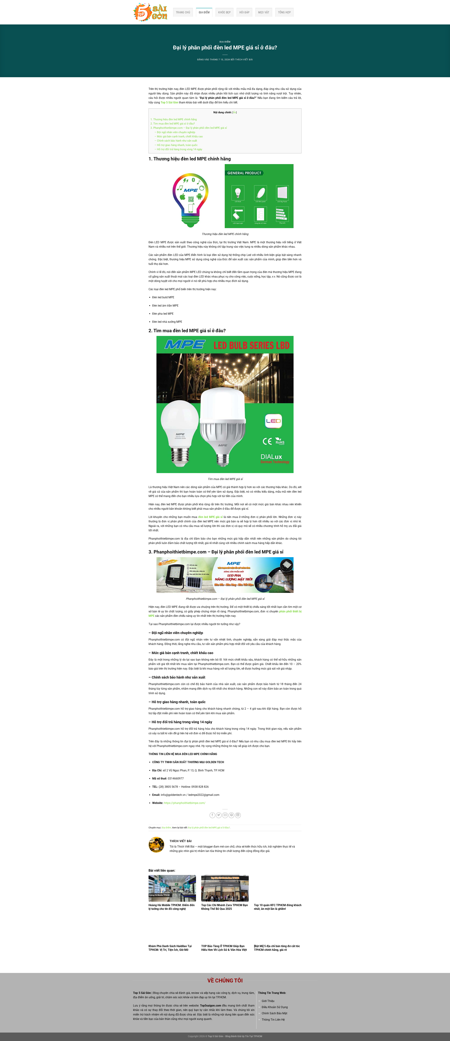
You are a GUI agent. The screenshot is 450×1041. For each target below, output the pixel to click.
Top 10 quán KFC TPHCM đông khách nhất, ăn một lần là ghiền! (277, 907)
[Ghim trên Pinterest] (231, 815)
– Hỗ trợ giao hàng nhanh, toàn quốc (176, 145)
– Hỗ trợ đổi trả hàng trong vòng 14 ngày (178, 149)
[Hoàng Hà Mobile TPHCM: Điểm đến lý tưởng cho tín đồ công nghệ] (172, 888)
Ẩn (234, 112)
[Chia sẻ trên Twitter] (219, 815)
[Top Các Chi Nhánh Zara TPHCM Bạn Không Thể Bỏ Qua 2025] (225, 888)
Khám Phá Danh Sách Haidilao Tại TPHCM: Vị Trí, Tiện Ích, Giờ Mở (170, 947)
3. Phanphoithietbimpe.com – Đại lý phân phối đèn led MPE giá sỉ (188, 127)
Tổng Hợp (284, 12)
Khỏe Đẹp (224, 12)
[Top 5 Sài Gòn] (150, 12)
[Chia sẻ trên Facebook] (212, 815)
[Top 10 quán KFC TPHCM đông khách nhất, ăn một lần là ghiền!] (277, 888)
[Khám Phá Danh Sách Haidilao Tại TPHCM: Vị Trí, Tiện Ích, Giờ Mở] (172, 929)
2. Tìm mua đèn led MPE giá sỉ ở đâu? (172, 123)
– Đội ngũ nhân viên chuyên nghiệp (175, 132)
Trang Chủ (183, 12)
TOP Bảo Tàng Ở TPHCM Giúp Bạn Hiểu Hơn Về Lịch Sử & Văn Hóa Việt (224, 947)
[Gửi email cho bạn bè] (225, 815)
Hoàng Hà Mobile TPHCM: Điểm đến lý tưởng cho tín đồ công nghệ (172, 907)
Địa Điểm (204, 12)
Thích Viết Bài (244, 59)
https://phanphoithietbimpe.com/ (184, 803)
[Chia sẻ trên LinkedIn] (238, 815)
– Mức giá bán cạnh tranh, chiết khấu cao (179, 136)
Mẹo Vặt (263, 12)
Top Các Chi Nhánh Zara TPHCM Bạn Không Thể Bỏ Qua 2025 (224, 907)
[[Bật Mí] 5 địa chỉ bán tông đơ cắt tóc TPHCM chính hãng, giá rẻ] (277, 929)
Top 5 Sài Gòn (169, 102)
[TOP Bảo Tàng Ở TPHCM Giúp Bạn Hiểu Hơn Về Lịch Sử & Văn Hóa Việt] (225, 929)
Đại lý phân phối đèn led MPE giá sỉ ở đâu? (209, 827)
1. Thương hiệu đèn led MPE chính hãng (173, 119)
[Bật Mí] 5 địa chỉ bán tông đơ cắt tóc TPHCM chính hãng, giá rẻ (277, 947)
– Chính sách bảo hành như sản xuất (176, 140)
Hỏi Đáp (244, 12)
